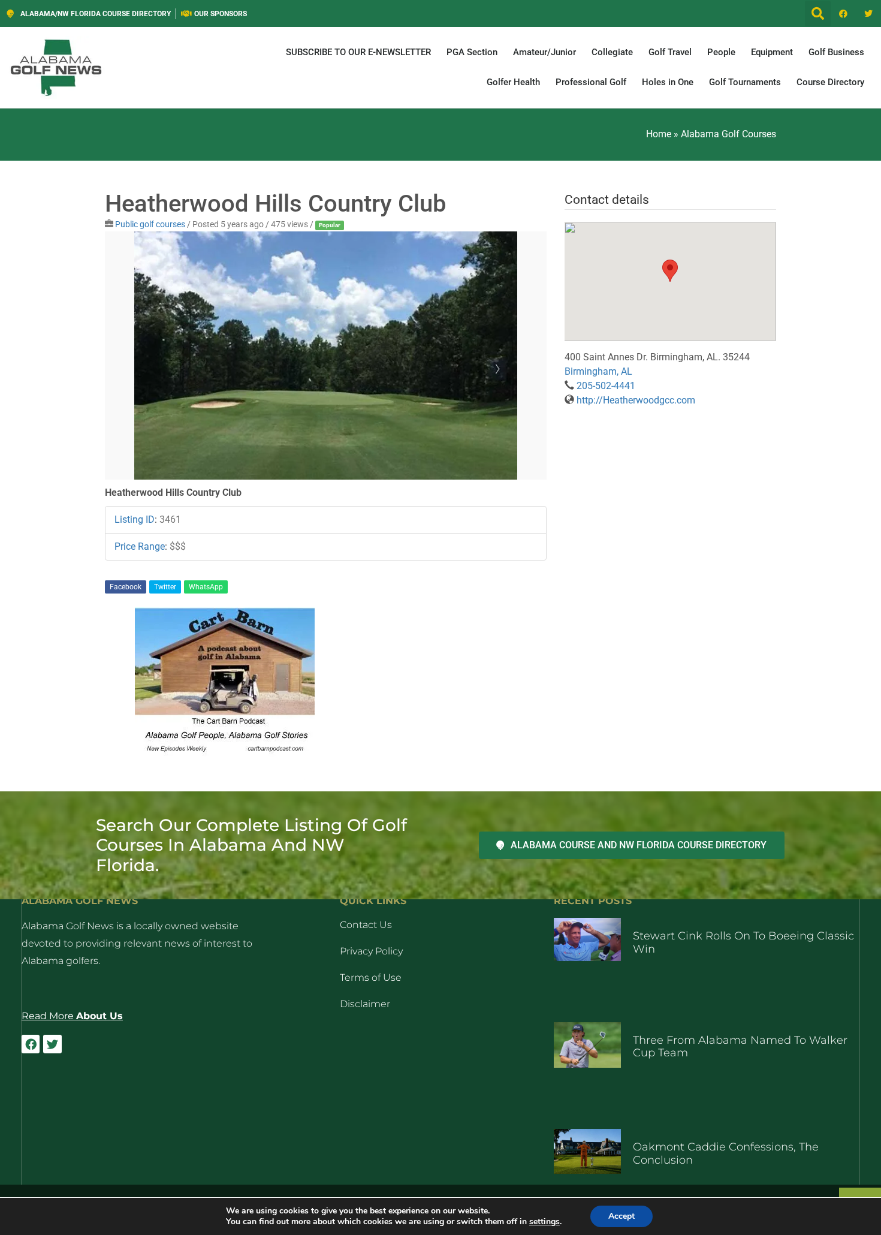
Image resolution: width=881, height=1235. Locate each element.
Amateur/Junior (544, 52)
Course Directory (830, 82)
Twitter (165, 587)
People (721, 52)
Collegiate (612, 52)
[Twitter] (868, 13)
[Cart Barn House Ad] (225, 754)
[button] (818, 13)
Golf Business (836, 52)
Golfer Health (513, 82)
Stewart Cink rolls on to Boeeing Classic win (743, 942)
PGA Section (471, 52)
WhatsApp (206, 587)
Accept (621, 1216)
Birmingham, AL (598, 371)
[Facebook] (843, 13)
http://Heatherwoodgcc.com (636, 400)
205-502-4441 (606, 385)
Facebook (125, 587)
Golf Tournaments (745, 82)
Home (658, 134)
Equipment (772, 52)
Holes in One (667, 82)
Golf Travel (670, 52)
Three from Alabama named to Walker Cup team (740, 1047)
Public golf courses (150, 224)
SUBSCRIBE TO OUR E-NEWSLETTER (358, 52)
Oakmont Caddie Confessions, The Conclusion (726, 1153)
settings (544, 1221)
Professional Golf (591, 82)
